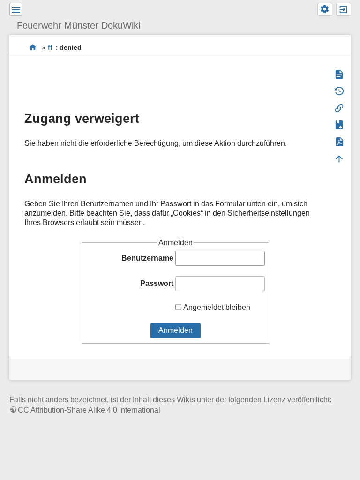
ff (50, 47)
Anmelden (175, 330)
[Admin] (324, 9)
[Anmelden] (343, 9)
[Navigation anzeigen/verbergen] (15, 9)
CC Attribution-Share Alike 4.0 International (89, 410)
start (33, 47)
